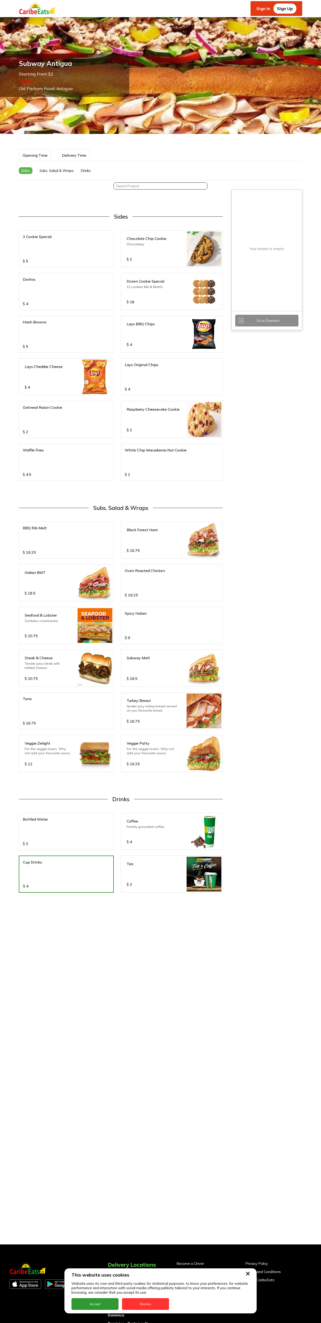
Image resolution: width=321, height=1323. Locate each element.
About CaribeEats (259, 1280)
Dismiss (145, 1304)
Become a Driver (190, 1263)
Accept (95, 1304)
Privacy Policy (256, 1263)
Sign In (263, 8)
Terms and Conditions (263, 1272)
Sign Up (285, 8)
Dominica (116, 1315)
